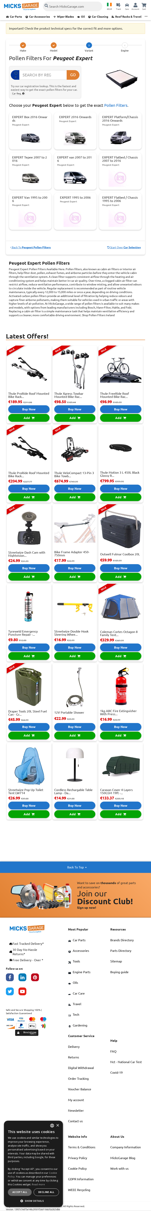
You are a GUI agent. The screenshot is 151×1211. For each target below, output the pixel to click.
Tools (76, 961)
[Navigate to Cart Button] (144, 5)
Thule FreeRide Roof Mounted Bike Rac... (114, 395)
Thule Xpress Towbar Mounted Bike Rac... (68, 395)
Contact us (75, 1121)
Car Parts (16, 16)
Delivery (74, 1046)
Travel (77, 1004)
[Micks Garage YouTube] (24, 993)
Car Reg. (17, 93)
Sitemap (116, 961)
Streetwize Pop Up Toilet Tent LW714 (25, 791)
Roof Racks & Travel (128, 16)
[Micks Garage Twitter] (12, 993)
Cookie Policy (77, 1168)
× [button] (57, 1125)
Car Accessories (39, 16)
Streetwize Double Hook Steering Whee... (71, 633)
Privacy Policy (77, 1158)
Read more (38, 1184)
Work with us (119, 1168)
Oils (75, 982)
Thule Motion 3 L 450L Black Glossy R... (119, 474)
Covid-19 (116, 1072)
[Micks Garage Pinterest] (37, 979)
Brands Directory (122, 940)
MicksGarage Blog (122, 1158)
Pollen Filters (115, 105)
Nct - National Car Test (126, 1062)
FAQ (113, 1051)
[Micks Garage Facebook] (12, 979)
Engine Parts (81, 972)
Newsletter (76, 1110)
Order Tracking (78, 1078)
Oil (83, 16)
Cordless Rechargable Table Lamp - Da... (73, 791)
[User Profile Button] (135, 5)
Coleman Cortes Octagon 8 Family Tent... (119, 633)
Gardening (80, 1025)
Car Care (79, 993)
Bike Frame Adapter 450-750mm (71, 553)
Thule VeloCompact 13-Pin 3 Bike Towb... (74, 474)
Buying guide (119, 972)
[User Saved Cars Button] (127, 5)
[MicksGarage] (21, 6)
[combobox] (52, 1126)
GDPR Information (81, 1179)
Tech (76, 1014)
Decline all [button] (46, 1192)
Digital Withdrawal (81, 1068)
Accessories (81, 950)
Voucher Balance (79, 1089)
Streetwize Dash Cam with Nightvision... (26, 554)
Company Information (125, 1147)
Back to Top (75, 867)
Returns (73, 1057)
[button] (33, 1200)
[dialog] (33, 1164)
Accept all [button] (19, 1192)
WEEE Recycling (79, 1190)
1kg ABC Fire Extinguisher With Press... (118, 712)
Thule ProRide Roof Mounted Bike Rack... (28, 395)
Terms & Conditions (81, 1147)
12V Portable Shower (69, 712)
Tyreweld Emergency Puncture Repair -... (23, 633)
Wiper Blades (65, 16)
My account (76, 1100)
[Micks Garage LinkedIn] (24, 979)
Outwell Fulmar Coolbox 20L (120, 554)
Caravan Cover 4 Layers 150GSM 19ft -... (116, 791)
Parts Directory (120, 950)
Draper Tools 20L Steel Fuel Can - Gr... (27, 713)
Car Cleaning (100, 16)
